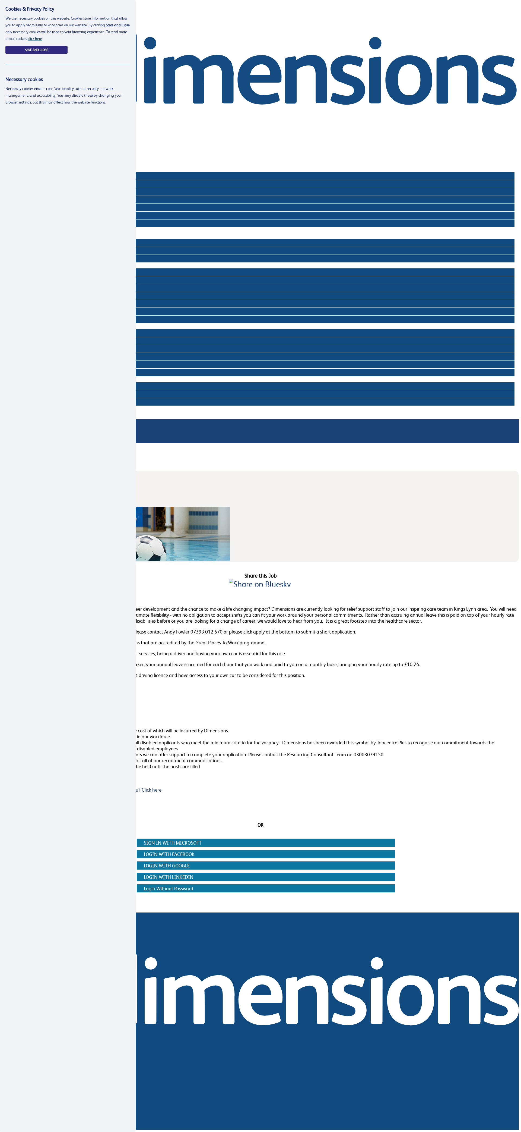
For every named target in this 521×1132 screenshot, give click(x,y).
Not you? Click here (141, 790)
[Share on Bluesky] (260, 584)
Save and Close (36, 50)
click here (35, 38)
